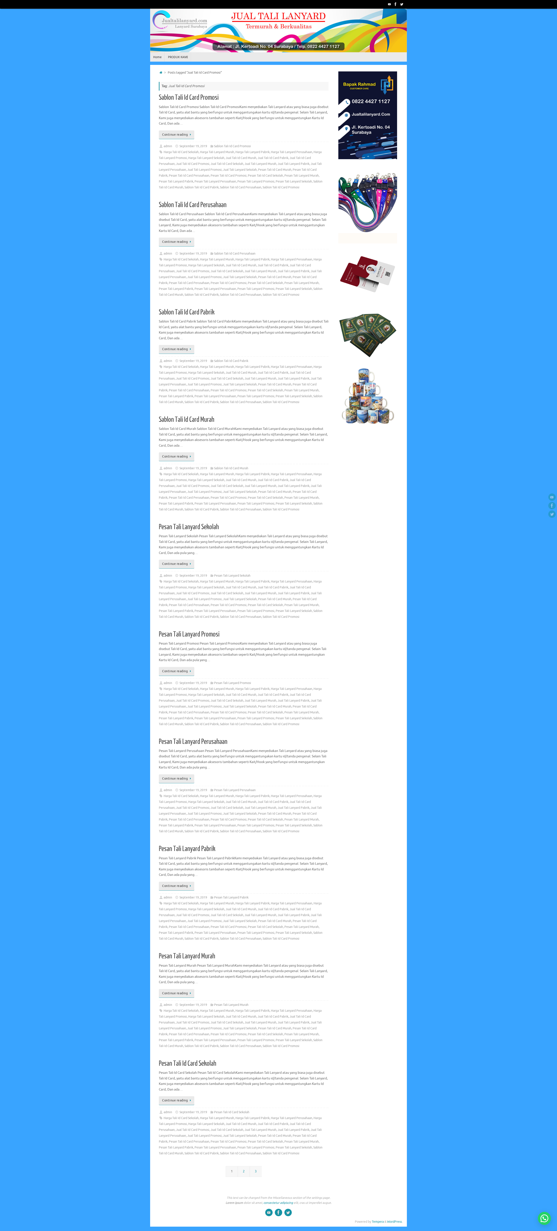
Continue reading (175, 135)
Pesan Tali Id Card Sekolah (265, 175)
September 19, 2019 (193, 146)
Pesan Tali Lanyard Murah (301, 175)
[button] (544, 1218)
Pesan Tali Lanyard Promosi (255, 181)
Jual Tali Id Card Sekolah (227, 164)
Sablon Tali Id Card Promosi (189, 97)
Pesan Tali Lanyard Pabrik (176, 181)
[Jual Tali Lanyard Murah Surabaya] (396, 4)
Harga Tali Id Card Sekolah (181, 152)
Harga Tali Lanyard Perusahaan (291, 152)
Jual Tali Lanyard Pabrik (293, 164)
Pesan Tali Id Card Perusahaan (189, 175)
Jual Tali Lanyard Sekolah (240, 170)
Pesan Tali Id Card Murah (274, 170)
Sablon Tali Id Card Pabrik (202, 187)
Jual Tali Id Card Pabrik (273, 158)
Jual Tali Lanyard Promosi (204, 170)
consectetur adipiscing (278, 1203)
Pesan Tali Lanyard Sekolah (294, 181)
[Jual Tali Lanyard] (389, 4)
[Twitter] (402, 4)
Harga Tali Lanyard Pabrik (252, 152)
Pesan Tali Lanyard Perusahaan (215, 181)
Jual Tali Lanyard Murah (260, 164)
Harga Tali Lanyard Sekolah (206, 158)
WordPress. (395, 1222)
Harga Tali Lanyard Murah (217, 152)
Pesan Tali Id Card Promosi (229, 175)
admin (168, 146)
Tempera (378, 1222)
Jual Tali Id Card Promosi (192, 164)
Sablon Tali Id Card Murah (186, 420)
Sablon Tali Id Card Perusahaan (240, 187)
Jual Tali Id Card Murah (241, 158)
